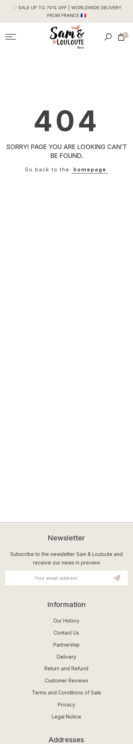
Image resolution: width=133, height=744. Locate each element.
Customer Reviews (66, 680)
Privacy (66, 705)
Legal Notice (66, 717)
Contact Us (66, 633)
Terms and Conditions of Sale (66, 692)
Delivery (66, 657)
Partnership (66, 645)
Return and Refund (66, 668)
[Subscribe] (116, 578)
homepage (89, 169)
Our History (66, 621)
